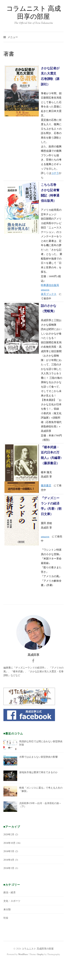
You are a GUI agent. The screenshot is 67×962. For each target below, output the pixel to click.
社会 (5, 917)
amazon (45, 289)
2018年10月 (9, 842)
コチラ (55, 173)
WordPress (23, 954)
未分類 (7, 909)
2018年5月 (8, 851)
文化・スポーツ (11, 900)
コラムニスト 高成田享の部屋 (33, 12)
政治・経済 (9, 892)
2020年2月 (8, 834)
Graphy (40, 954)
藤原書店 (46, 485)
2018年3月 (8, 868)
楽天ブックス (48, 294)
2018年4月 (8, 859)
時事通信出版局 (50, 285)
